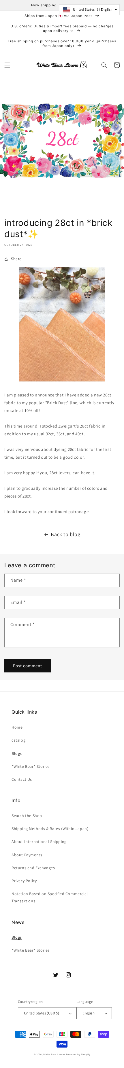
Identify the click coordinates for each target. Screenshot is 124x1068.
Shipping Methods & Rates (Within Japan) (50, 828)
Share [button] (16, 258)
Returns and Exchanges (33, 867)
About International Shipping (39, 841)
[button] (7, 65)
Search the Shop (27, 815)
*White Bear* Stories (31, 766)
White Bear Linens (54, 1054)
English (88, 1013)
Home (17, 727)
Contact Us (22, 779)
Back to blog (65, 534)
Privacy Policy (24, 880)
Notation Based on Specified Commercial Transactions (50, 897)
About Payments (27, 854)
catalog (18, 740)
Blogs (17, 753)
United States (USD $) (41, 1013)
